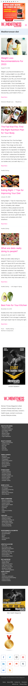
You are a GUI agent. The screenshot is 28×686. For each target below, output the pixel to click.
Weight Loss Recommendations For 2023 (12, 61)
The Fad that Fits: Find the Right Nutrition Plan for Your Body (12, 129)
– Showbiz (3, 539)
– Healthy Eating (5, 562)
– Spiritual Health (5, 434)
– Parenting (4, 507)
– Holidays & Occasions (6, 563)
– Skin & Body (4, 450)
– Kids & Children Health (7, 504)
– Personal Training (5, 477)
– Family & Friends (5, 503)
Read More (4, 97)
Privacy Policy (23, 684)
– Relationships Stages (6, 521)
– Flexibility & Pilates (6, 474)
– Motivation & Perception (7, 548)
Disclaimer (24, 682)
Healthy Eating (5, 170)
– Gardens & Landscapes (7, 576)
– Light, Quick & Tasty (6, 565)
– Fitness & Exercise (6, 473)
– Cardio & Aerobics (6, 471)
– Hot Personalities (5, 533)
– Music (3, 536)
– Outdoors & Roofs (6, 580)
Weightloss (18, 102)
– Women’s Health (5, 433)
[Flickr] (17, 1)
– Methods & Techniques (7, 492)
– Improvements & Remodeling (8, 577)
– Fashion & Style (5, 444)
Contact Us (17, 682)
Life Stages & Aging (16, 286)
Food (2, 328)
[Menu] (26, 25)
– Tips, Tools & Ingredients (7, 569)
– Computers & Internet (6, 486)
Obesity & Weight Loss (7, 102)
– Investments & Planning (7, 489)
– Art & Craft (4, 545)
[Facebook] (1, 1)
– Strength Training (5, 480)
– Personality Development (7, 551)
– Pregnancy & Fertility (6, 510)
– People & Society (5, 550)
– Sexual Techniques (6, 524)
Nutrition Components (7, 330)
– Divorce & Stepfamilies (7, 501)
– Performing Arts (5, 538)
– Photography (4, 459)
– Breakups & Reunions (6, 516)
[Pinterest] (7, 1)
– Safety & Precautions (6, 460)
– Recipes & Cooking (6, 568)
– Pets (2, 509)
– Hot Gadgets (4, 488)
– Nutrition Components (7, 566)
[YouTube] (13, 1)
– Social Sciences (5, 554)
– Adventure (4, 456)
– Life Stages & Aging (6, 430)
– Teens (3, 512)
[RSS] (10, 670)
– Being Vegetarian (5, 560)
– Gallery (3, 574)
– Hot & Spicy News (6, 532)
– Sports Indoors (5, 462)
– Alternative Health (6, 427)
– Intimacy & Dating (6, 518)
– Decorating (4, 573)
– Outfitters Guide (5, 457)
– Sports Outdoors (5, 463)
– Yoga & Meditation (6, 436)
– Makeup (3, 447)
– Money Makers (5, 494)
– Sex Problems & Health (7, 522)
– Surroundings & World (6, 556)
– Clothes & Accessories (7, 442)
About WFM (10, 682)
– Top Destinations (5, 465)
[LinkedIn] (9, 1)
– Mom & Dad (4, 506)
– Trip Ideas (4, 466)
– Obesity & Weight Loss (7, 475)
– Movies (3, 535)
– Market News (4, 491)
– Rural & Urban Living (6, 553)
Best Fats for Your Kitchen (14, 305)
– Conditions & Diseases (7, 429)
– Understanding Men (6, 525)
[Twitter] (3, 1)
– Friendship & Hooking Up (7, 519)
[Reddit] (11, 1)
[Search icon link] (26, 2)
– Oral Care (4, 448)
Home (4, 682)
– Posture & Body (5, 478)
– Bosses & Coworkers (6, 500)
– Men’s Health (4, 431)
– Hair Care (3, 445)
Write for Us (15, 684)
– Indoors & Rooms (5, 579)
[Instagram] (5, 1)
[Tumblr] (15, 1)
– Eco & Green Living (6, 547)
